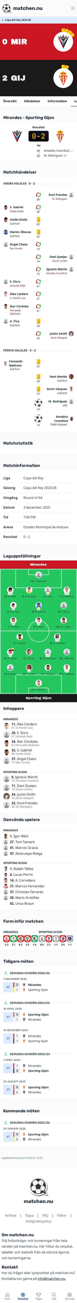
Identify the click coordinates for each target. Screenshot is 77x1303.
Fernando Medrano (15, 312)
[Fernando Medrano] (66, 590)
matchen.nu (38, 1201)
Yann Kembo (58, 376)
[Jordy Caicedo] (19, 636)
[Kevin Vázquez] (66, 667)
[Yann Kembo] (29, 667)
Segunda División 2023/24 (30, 1054)
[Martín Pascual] (29, 590)
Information (57, 101)
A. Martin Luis (17, 298)
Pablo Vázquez (59, 424)
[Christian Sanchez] (38, 683)
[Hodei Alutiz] (10, 590)
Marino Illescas (20, 232)
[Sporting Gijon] (63, 78)
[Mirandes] (63, 42)
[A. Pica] (48, 590)
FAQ (45, 1215)
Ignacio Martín (56, 269)
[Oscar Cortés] (10, 652)
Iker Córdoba (19, 306)
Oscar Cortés (59, 261)
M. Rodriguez (59, 199)
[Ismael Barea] (63, 605)
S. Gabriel (16, 207)
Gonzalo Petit (17, 285)
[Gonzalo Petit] (38, 620)
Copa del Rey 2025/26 (18, 20)
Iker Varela (16, 248)
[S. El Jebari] (63, 620)
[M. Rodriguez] (48, 652)
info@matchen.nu (51, 1278)
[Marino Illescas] (38, 605)
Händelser (32, 101)
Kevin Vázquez (59, 337)
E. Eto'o (15, 281)
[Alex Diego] (10, 667)
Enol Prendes (58, 195)
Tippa (29, 1215)
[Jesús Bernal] (29, 652)
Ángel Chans (19, 244)
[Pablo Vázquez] (48, 667)
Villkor (62, 1215)
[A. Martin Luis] (13, 605)
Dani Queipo (58, 257)
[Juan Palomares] (38, 574)
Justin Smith (58, 334)
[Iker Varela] (13, 620)
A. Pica (14, 321)
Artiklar (11, 1215)
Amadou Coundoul (56, 273)
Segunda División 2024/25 (30, 1003)
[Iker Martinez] (66, 652)
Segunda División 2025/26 (30, 973)
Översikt (10, 101)
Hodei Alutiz (17, 211)
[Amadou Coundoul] (57, 636)
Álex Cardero (19, 294)
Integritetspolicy (38, 1221)
